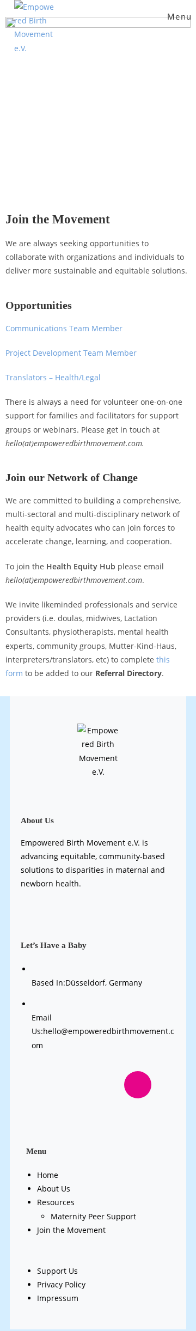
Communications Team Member (63, 328)
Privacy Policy (61, 1284)
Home (47, 1175)
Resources (56, 1202)
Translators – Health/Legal (53, 377)
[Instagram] (137, 1084)
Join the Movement (71, 1230)
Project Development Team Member (71, 353)
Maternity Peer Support (93, 1216)
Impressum (57, 1298)
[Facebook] (58, 1084)
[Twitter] (98, 1084)
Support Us (57, 1271)
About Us (53, 1188)
